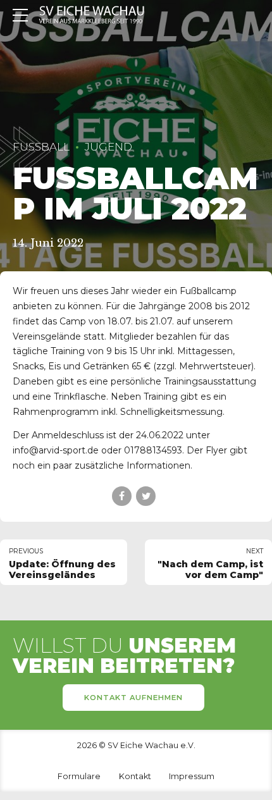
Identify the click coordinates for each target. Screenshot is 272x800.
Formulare (79, 776)
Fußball (41, 146)
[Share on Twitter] (146, 496)
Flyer (216, 450)
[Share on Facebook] (122, 496)
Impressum (191, 776)
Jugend (108, 146)
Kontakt (135, 776)
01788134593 (153, 450)
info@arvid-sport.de (56, 450)
